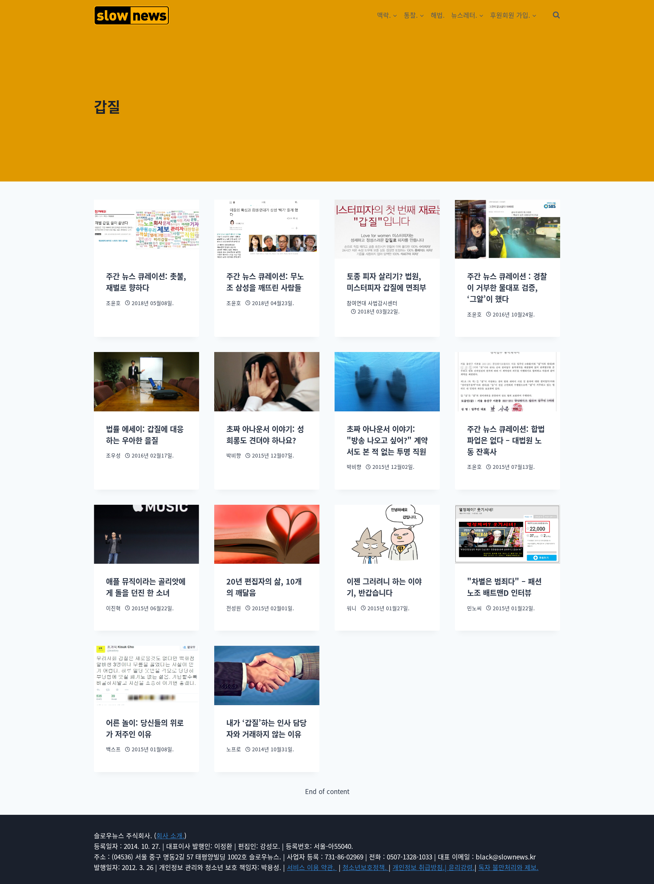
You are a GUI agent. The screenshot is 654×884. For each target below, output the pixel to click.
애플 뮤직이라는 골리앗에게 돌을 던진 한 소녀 (145, 587)
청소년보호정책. (366, 867)
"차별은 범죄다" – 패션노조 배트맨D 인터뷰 (504, 587)
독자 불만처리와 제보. (508, 867)
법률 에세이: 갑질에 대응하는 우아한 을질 (145, 434)
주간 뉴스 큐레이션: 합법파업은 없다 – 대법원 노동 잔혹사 (506, 440)
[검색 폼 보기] (556, 15)
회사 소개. (170, 835)
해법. (438, 15)
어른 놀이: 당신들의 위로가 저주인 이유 (145, 728)
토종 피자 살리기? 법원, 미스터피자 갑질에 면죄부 (386, 282)
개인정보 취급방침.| (420, 867)
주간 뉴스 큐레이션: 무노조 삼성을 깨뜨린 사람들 (265, 282)
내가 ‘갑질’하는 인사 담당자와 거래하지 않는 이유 (266, 728)
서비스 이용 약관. (312, 867)
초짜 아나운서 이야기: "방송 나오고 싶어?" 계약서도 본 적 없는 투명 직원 (387, 440)
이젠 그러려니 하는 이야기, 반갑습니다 (384, 587)
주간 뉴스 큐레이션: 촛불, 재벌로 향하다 (146, 282)
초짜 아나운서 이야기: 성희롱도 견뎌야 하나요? (265, 434)
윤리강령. (461, 867)
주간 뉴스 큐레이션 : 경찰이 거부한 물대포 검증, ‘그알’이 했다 (507, 287)
